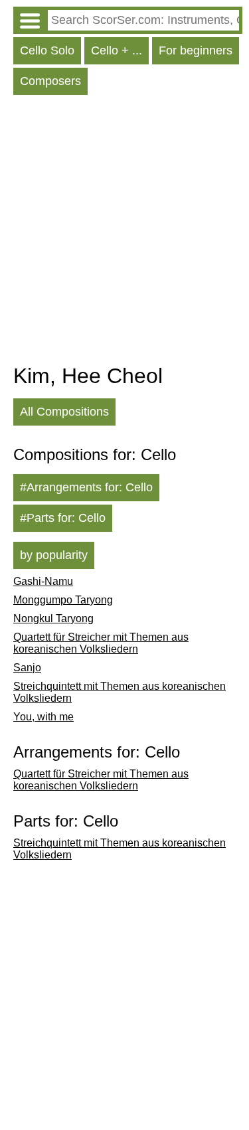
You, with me (43, 716)
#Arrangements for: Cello (86, 487)
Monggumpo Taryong (63, 599)
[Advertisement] (124, 232)
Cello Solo (47, 50)
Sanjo (27, 667)
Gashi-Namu (43, 581)
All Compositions (64, 411)
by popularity (54, 555)
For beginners (195, 50)
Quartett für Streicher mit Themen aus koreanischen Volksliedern (101, 643)
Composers (50, 81)
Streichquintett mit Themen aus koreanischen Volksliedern (119, 692)
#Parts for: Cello (63, 518)
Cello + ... (116, 50)
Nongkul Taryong (53, 618)
